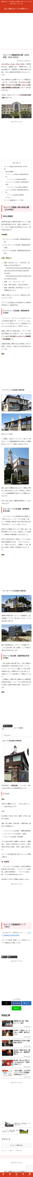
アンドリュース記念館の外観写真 (16, 179)
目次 (14, 163)
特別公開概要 (9, 171)
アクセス (8, 197)
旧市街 (5, 956)
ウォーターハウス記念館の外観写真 (17, 187)
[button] (29, 599)
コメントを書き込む (16, 1145)
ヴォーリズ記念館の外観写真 (15, 195)
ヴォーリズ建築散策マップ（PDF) (14, 200)
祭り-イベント (13, 956)
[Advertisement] (16, 32)
